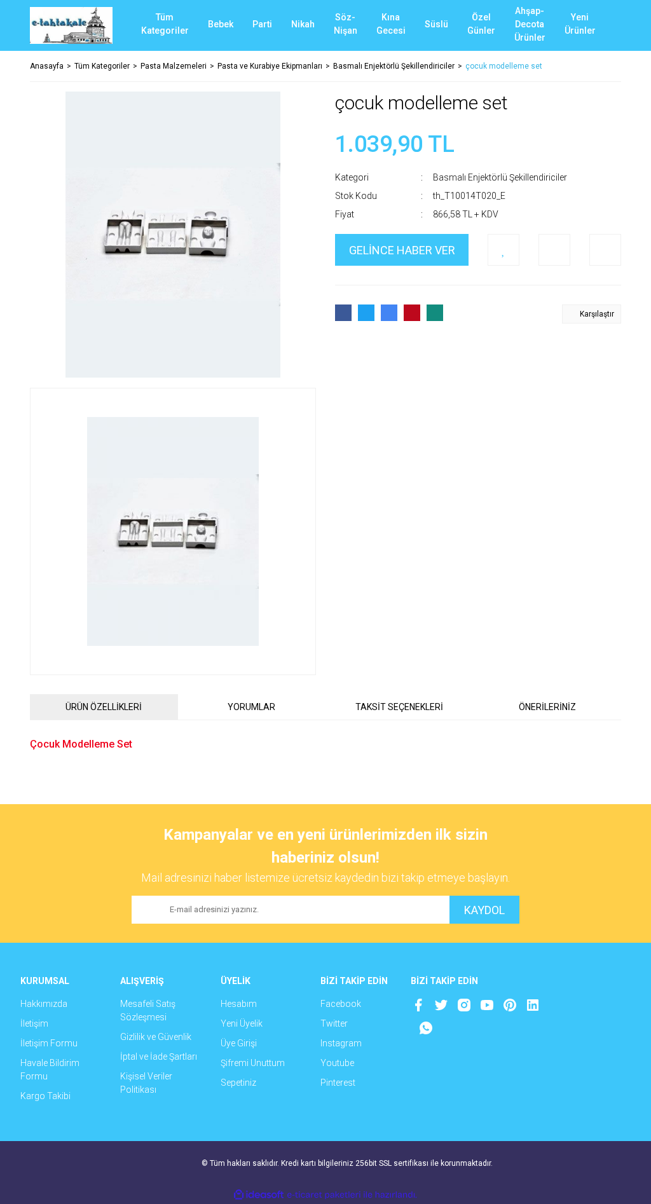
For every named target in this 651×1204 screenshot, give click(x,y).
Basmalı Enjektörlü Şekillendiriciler (500, 177)
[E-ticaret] (324, 1195)
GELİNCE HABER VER (402, 250)
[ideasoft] (258, 1195)
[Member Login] (564, 25)
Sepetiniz (238, 1082)
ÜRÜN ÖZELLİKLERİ (103, 707)
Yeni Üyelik (242, 1023)
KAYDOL (484, 910)
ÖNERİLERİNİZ (547, 707)
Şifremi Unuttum (253, 1063)
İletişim (34, 1023)
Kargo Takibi (45, 1096)
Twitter (334, 1023)
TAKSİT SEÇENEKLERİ (399, 707)
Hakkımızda (43, 1004)
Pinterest (337, 1082)
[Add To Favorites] (503, 250)
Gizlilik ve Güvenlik (155, 1037)
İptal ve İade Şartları (158, 1056)
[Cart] (602, 25)
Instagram (341, 1043)
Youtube (337, 1063)
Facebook (340, 1004)
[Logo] (71, 25)
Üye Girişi (239, 1043)
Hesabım (239, 1004)
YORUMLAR (251, 707)
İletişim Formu (49, 1043)
